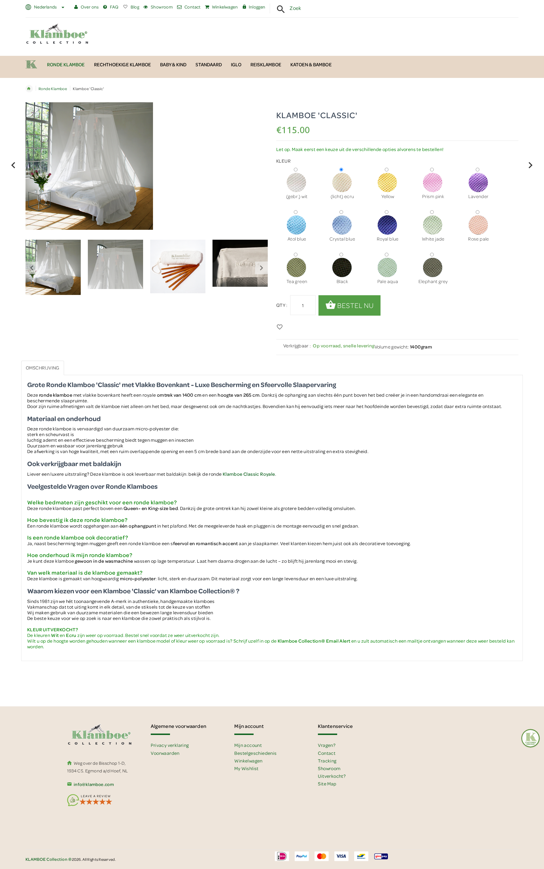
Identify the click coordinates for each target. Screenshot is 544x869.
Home (29, 88)
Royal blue (388, 239)
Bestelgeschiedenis (255, 753)
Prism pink (433, 196)
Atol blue (297, 239)
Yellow (387, 196)
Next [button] (261, 268)
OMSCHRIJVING (43, 368)
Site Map (327, 784)
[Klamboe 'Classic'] (53, 267)
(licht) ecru (342, 196)
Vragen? (326, 745)
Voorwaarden (165, 753)
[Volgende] (530, 165)
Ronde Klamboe (53, 88)
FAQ (114, 7)
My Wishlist (246, 768)
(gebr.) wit (296, 196)
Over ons (89, 7)
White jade (433, 239)
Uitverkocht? (332, 776)
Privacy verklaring (170, 745)
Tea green (296, 281)
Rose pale (478, 239)
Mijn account (248, 745)
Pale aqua (387, 281)
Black (342, 281)
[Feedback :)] (530, 738)
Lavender (478, 196)
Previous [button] (32, 268)
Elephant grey (433, 281)
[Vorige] (13, 165)
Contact (192, 7)
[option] (53, 268)
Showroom (161, 7)
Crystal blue (342, 239)
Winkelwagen (224, 7)
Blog (134, 7)
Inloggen (257, 7)
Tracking (327, 761)
